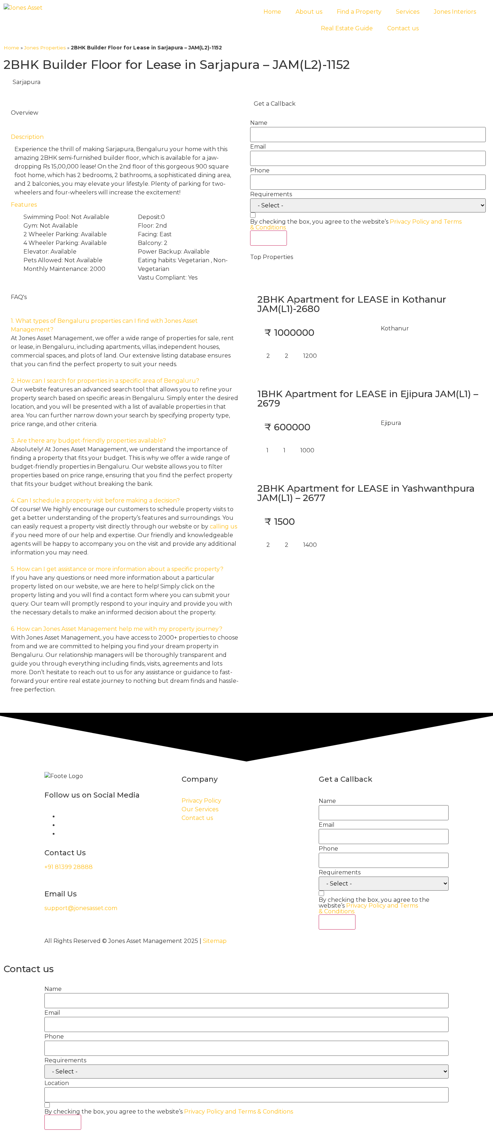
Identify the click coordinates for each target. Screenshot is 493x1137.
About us (309, 11)
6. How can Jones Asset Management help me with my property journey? (116, 628)
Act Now (268, 237)
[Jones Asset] (23, 8)
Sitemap (215, 941)
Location (56, 1083)
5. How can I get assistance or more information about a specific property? (117, 569)
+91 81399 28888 (68, 867)
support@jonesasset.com (80, 908)
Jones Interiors (455, 11)
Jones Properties (45, 48)
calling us (223, 526)
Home (272, 11)
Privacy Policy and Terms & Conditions (368, 908)
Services (407, 11)
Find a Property (359, 11)
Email (258, 147)
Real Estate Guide (347, 28)
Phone (260, 171)
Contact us (403, 28)
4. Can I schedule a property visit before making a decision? (95, 500)
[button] (125, 325)
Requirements (271, 194)
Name (258, 123)
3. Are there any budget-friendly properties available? (88, 440)
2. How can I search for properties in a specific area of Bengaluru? (105, 380)
